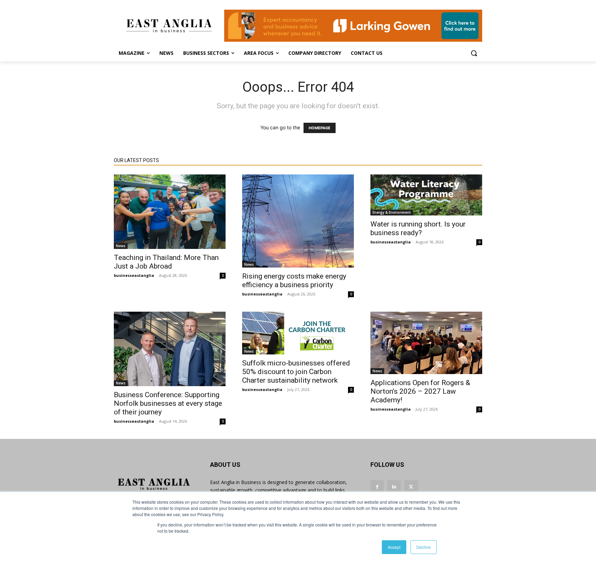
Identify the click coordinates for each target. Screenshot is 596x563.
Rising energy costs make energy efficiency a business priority (294, 280)
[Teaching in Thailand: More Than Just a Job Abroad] (170, 211)
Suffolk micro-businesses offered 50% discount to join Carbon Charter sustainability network (296, 371)
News (121, 245)
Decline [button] (423, 547)
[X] (411, 487)
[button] (474, 53)
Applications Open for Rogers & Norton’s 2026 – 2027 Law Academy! (420, 391)
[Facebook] (377, 487)
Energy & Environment (391, 212)
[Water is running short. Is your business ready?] (426, 194)
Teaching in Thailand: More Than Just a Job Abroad (166, 261)
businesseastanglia (134, 275)
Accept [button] (394, 547)
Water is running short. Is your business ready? (418, 228)
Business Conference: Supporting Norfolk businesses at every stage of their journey (168, 403)
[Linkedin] (394, 487)
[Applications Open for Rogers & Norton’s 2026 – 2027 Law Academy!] (426, 343)
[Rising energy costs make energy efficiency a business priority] (298, 221)
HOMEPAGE (319, 127)
